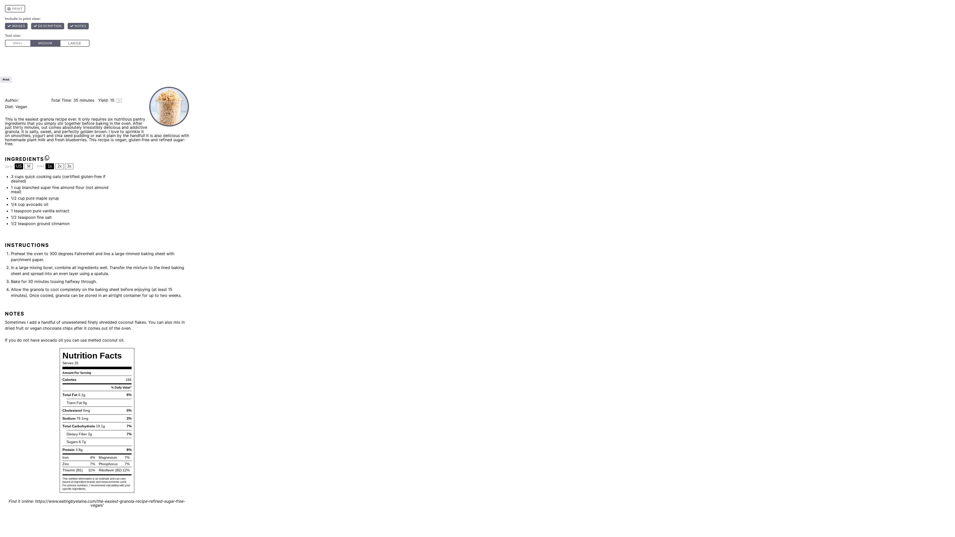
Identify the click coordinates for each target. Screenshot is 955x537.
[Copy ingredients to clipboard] (47, 158)
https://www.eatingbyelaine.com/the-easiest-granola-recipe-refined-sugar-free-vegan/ (110, 503)
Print (6, 79)
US (19, 166)
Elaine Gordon (33, 100)
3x (69, 166)
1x (50, 166)
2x (59, 166)
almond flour (72, 187)
